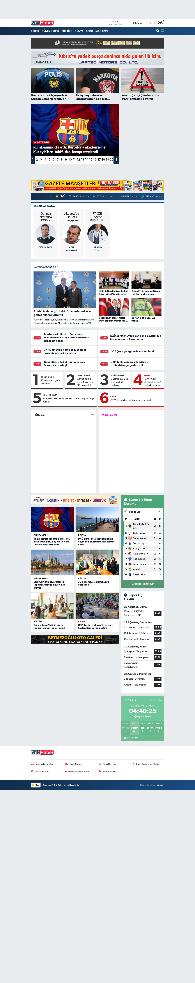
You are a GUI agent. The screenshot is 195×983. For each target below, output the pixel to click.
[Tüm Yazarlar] (160, 206)
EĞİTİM (82, 535)
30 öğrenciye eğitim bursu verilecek (133, 351)
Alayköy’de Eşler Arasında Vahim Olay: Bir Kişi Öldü (68, 400)
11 (74, 159)
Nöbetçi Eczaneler (44, 764)
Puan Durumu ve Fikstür (147, 764)
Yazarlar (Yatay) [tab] (45, 206)
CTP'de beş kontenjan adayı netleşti (131, 400)
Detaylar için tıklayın (142, 584)
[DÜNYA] (92, 415)
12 (78, 159)
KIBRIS (35, 31)
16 (95, 159)
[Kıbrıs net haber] (42, 23)
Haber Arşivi (109, 771)
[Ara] (158, 31)
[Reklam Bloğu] (97, 43)
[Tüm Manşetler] (160, 267)
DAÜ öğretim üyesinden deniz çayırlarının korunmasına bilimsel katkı (96, 542)
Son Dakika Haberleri (78, 771)
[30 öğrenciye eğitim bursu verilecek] (97, 562)
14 (86, 159)
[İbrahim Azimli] (97, 234)
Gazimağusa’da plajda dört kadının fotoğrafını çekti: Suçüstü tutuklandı (119, 382)
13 (82, 159)
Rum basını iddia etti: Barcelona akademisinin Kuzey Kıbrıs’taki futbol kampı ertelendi (66, 337)
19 (107, 159)
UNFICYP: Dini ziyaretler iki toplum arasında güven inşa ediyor (49, 585)
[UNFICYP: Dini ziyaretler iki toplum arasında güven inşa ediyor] (52, 562)
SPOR (89, 31)
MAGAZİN (101, 31)
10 (70, 159)
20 (111, 159)
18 (103, 159)
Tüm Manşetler (41, 771)
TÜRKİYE (66, 31)
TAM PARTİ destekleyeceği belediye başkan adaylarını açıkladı (153, 382)
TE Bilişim (159, 785)
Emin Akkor (46, 247)
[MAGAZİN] (160, 415)
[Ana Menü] (162, 31)
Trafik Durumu (109, 764)
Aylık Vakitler (132, 738)
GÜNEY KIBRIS (50, 31)
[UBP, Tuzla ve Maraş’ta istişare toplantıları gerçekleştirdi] (97, 606)
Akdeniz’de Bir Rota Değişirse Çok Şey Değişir (71, 217)
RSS (37, 785)
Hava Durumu (75, 764)
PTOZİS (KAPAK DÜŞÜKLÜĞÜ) (97, 217)
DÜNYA (79, 31)
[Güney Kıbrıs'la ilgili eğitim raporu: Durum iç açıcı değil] (52, 606)
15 (90, 159)
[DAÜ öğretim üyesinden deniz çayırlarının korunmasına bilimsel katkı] (97, 519)
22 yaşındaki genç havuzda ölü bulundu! (85, 382)
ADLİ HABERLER (117, 375)
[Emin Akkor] (45, 234)
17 (99, 159)
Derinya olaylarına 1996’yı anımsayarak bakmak (46, 217)
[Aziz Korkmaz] (71, 234)
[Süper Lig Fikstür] (160, 597)
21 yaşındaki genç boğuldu (51, 382)
